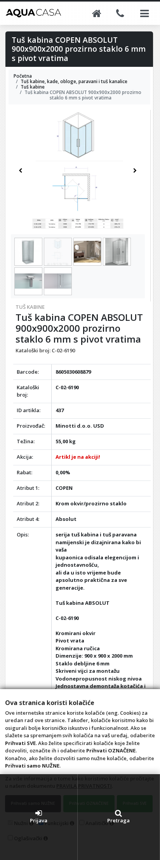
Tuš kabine (30, 306)
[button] (20, 170)
